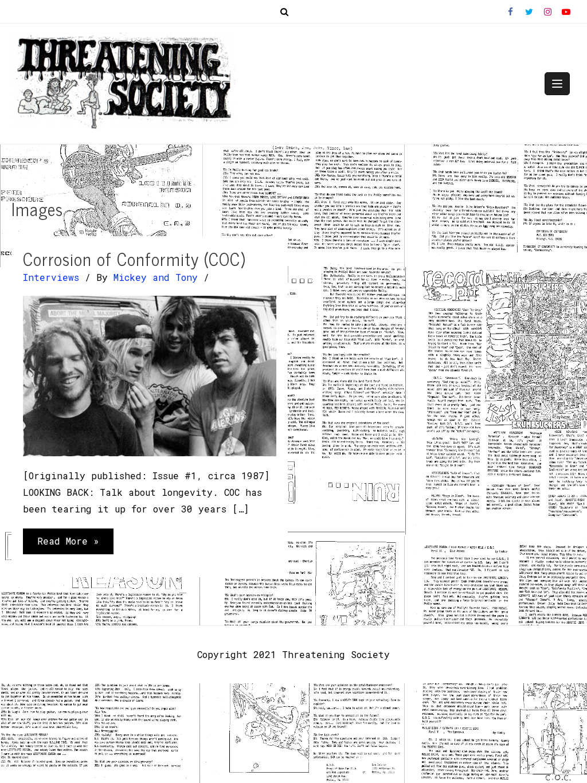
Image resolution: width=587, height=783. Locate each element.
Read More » (68, 544)
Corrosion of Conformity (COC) (134, 258)
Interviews (51, 277)
